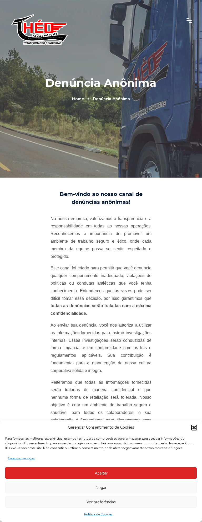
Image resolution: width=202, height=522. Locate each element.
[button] (194, 427)
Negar (101, 487)
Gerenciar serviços (21, 458)
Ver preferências (101, 502)
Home (78, 99)
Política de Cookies (98, 514)
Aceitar (101, 473)
